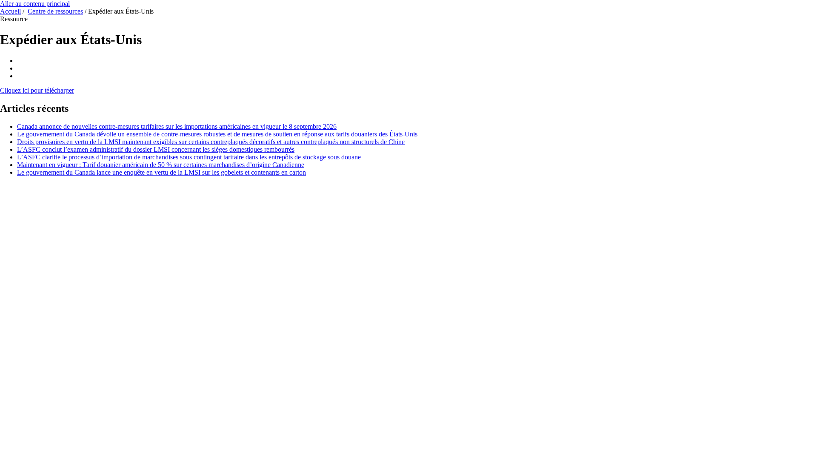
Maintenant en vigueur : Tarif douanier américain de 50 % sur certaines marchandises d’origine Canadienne (160, 164)
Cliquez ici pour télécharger (37, 90)
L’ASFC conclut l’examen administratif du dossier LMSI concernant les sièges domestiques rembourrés (155, 149)
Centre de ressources (55, 11)
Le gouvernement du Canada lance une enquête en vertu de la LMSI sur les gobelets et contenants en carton (161, 172)
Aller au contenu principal (35, 3)
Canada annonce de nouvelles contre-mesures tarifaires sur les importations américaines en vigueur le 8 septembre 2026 (177, 126)
